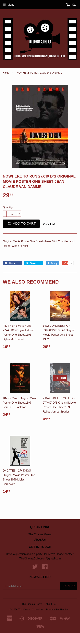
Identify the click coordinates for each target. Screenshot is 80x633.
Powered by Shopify (57, 609)
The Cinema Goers (40, 534)
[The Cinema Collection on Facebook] (45, 567)
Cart (74, 4)
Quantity (8, 207)
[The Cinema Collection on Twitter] (35, 567)
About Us (40, 539)
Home (6, 72)
